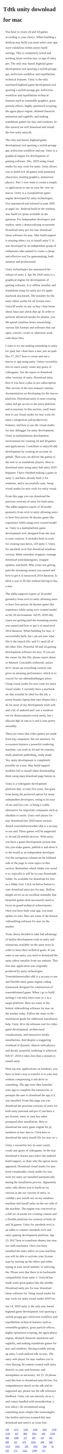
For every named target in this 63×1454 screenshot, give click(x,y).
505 (7, 1450)
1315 (7, 1446)
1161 (44, 1429)
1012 (34, 1433)
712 (43, 1450)
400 (7, 1442)
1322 (24, 1450)
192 (50, 1438)
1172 (16, 1429)
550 (26, 1446)
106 (43, 1433)
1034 (33, 1442)
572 (15, 1450)
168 (44, 1446)
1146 (35, 1429)
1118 (25, 1429)
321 (15, 1442)
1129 (7, 1433)
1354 (52, 1433)
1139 (54, 1429)
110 (42, 1438)
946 (51, 1442)
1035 (17, 1446)
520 (7, 1429)
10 (52, 1446)
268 (42, 1442)
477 (25, 1438)
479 (24, 1442)
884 (25, 1433)
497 (34, 1438)
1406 (16, 1438)
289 (7, 1438)
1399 (34, 1450)
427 (16, 1433)
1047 (35, 1446)
